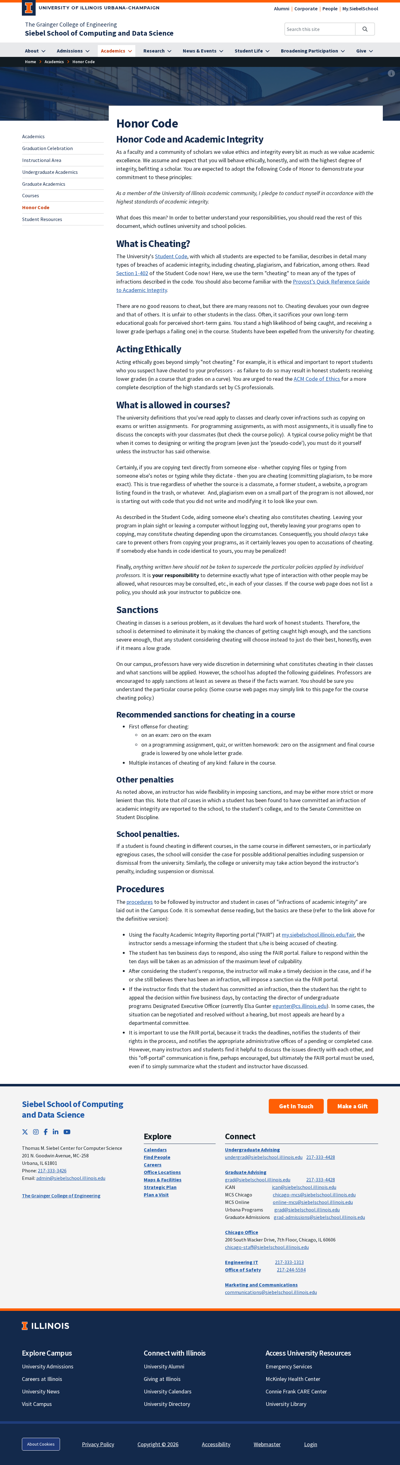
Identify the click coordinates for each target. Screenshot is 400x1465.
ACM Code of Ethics (317, 378)
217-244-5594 (291, 1269)
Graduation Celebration (47, 148)
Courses (30, 195)
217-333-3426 (52, 1170)
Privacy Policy (98, 1444)
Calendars (155, 1149)
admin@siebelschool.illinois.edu (70, 1178)
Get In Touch (296, 1106)
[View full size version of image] (391, 74)
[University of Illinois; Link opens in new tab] (45, 1326)
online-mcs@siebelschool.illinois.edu (313, 1202)
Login (310, 1444)
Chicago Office (241, 1232)
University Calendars (168, 1391)
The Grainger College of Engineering (71, 24)
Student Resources (42, 219)
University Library (286, 1403)
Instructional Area (41, 160)
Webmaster (267, 1444)
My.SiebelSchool (360, 8)
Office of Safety (243, 1269)
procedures (140, 901)
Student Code (171, 256)
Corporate (306, 8)
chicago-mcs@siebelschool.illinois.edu (314, 1194)
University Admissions (47, 1366)
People (330, 8)
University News (41, 1391)
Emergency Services (289, 1366)
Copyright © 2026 (158, 1444)
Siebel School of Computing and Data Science (72, 1109)
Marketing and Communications (261, 1284)
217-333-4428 (320, 1157)
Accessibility (216, 1444)
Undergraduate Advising (252, 1149)
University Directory (167, 1403)
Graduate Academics (43, 183)
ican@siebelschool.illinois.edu (304, 1187)
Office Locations (162, 1172)
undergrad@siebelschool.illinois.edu (263, 1157)
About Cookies (41, 1444)
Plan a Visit (156, 1194)
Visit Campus (37, 1403)
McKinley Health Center (293, 1378)
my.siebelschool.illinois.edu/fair (318, 934)
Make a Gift (353, 1106)
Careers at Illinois (42, 1378)
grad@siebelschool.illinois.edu (257, 1179)
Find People (157, 1157)
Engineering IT (241, 1262)
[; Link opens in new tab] (340, 379)
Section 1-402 (132, 273)
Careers (153, 1164)
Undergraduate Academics (50, 172)
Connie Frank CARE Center (296, 1391)
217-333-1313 (289, 1262)
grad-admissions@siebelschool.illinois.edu (319, 1217)
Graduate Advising (246, 1172)
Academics (33, 136)
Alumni (281, 8)
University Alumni (164, 1366)
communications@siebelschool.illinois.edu (271, 1292)
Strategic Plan (160, 1187)
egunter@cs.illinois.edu (299, 1005)
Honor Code (35, 207)
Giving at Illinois (162, 1378)
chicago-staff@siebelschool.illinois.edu (267, 1247)
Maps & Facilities (163, 1179)
